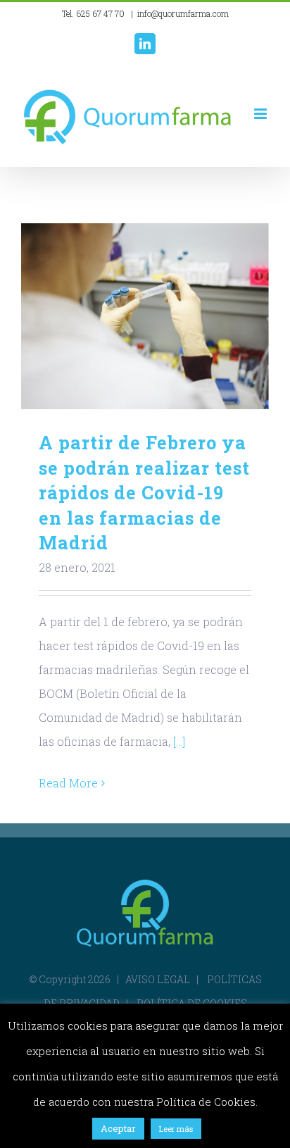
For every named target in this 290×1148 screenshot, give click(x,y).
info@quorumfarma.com (183, 13)
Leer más (176, 1128)
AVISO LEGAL (157, 979)
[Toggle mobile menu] (261, 113)
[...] (179, 741)
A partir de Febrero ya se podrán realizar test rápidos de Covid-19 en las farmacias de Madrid (145, 316)
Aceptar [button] (118, 1128)
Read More (68, 782)
